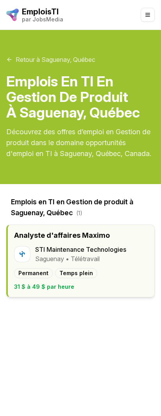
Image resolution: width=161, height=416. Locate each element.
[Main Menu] (148, 15)
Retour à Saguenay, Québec (55, 59)
